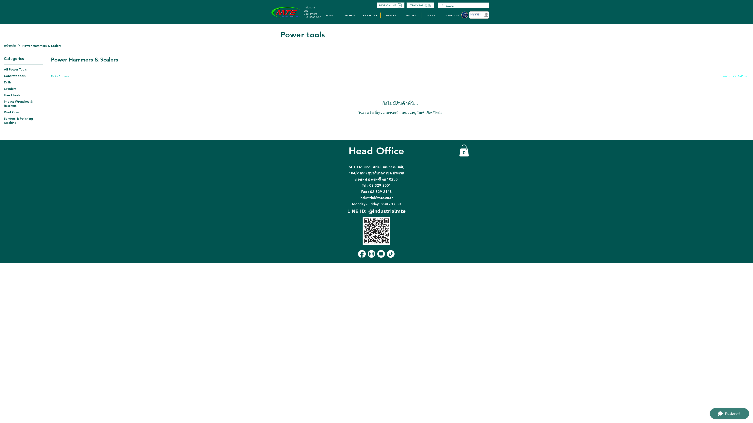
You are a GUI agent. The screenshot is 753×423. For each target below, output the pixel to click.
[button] (370, 15)
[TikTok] (391, 254)
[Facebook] (362, 254)
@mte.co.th (376, 197)
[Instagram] (371, 254)
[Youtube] (381, 254)
